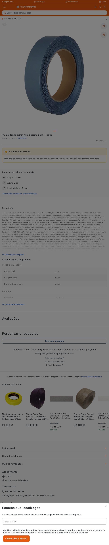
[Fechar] (106, 506)
